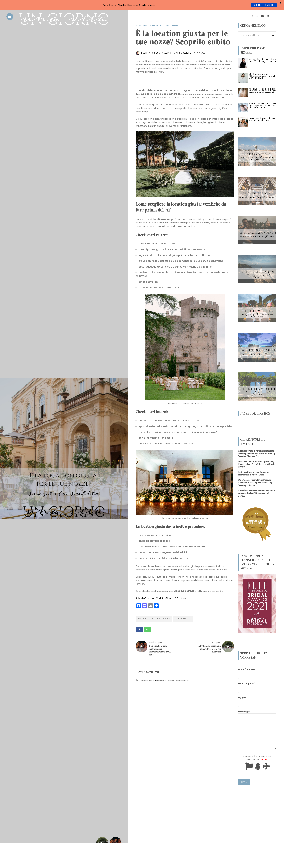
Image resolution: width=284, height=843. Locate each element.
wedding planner (183, 619)
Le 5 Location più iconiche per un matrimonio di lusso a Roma (253, 473)
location (141, 619)
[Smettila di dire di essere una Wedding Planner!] (243, 62)
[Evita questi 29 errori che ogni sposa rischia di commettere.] (243, 107)
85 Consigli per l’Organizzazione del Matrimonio (262, 76)
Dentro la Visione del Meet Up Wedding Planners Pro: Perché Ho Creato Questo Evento (256, 464)
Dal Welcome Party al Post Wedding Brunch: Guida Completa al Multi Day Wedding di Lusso (255, 483)
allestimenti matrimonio (149, 25)
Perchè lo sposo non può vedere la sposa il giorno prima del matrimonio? (265, 90)
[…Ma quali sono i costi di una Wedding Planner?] (243, 122)
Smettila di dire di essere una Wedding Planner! (265, 60)
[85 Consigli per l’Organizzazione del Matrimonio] (243, 77)
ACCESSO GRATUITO (264, 5)
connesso (154, 679)
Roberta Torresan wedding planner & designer (166, 53)
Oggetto (242, 697)
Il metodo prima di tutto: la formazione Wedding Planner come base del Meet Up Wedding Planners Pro (256, 454)
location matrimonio (160, 619)
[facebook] (139, 629)
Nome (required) (247, 669)
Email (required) (246, 683)
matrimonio (172, 25)
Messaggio (244, 711)
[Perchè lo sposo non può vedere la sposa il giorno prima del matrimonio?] (243, 92)
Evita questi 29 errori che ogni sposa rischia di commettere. (265, 105)
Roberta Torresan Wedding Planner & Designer (161, 598)
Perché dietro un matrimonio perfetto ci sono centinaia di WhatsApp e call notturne (256, 493)
